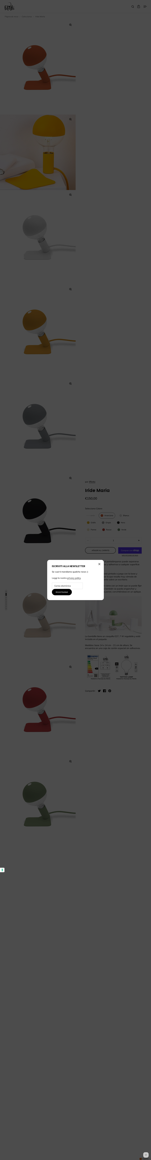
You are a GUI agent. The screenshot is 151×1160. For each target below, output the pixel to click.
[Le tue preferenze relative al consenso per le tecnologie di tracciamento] (2, 870)
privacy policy (74, 578)
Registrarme (62, 592)
